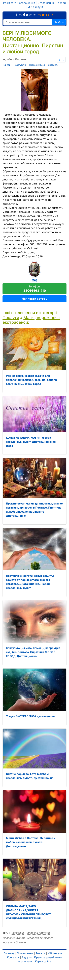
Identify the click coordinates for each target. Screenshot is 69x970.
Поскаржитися (37, 65)
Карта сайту (43, 961)
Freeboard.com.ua (34, 14)
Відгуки (27, 957)
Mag (34, 280)
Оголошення (46, 3)
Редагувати (20, 65)
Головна (9, 953)
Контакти (13, 957)
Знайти (59, 22)
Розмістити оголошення (19, 3)
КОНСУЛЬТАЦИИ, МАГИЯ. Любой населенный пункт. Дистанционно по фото (31, 441)
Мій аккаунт (35, 7)
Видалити (53, 65)
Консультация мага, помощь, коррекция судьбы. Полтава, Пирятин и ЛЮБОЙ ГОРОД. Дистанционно (33, 652)
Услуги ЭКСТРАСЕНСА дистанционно (31, 716)
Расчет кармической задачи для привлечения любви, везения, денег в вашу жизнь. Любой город (31, 380)
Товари (61, 3)
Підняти (7, 65)
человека (18, 932)
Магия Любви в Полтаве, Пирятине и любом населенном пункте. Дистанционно (30, 842)
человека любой (14, 938)
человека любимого (40, 938)
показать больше (14, 942)
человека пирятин (38, 932)
